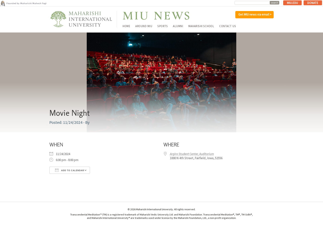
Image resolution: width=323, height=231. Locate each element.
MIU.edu (292, 3)
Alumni (178, 26)
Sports (162, 26)
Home (126, 26)
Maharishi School (201, 26)
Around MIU (143, 26)
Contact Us (227, 26)
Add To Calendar (72, 170)
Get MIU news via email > (254, 14)
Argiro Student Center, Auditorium (192, 154)
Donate (312, 3)
